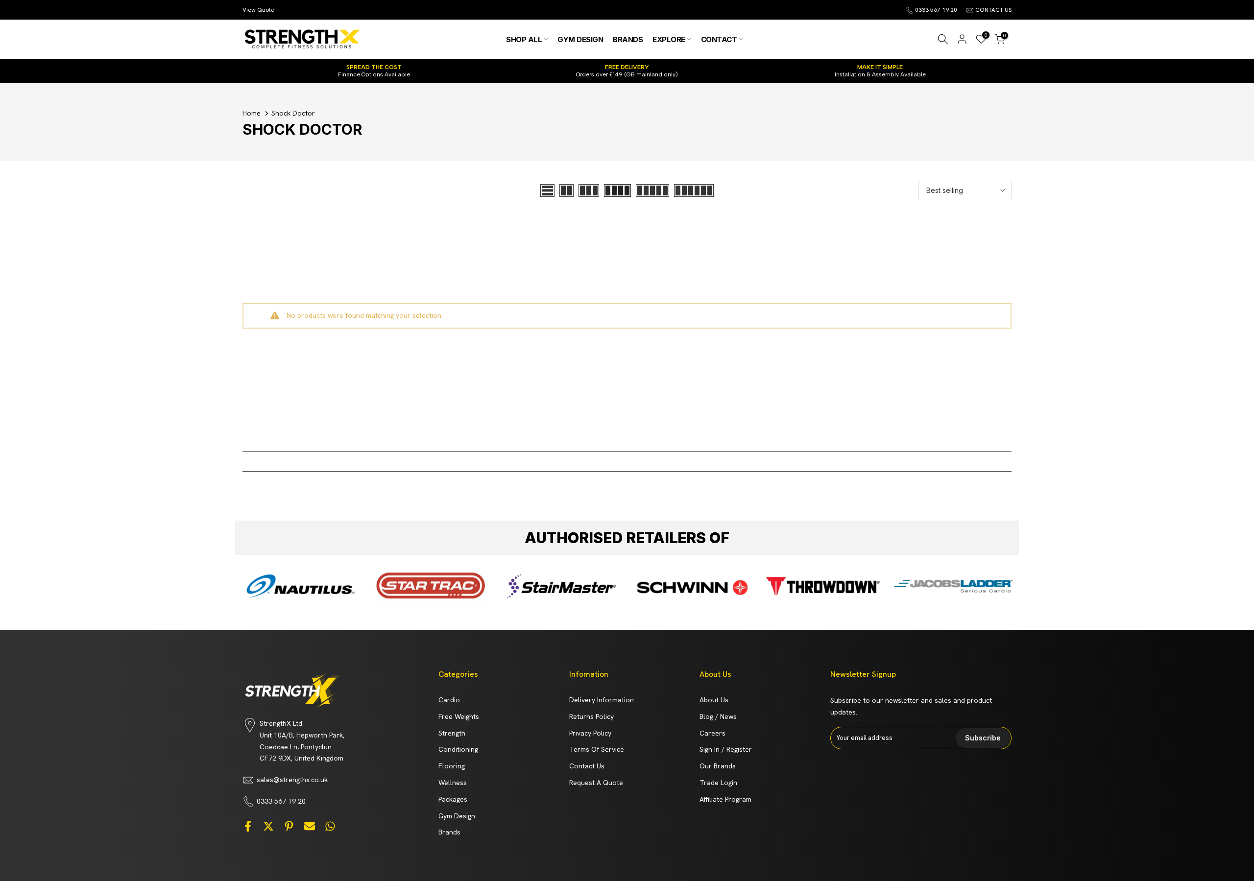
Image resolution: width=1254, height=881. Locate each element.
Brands (449, 832)
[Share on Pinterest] (289, 825)
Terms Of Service (596, 749)
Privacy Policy (590, 733)
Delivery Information (601, 699)
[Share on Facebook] (247, 825)
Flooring (451, 766)
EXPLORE (668, 39)
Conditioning (458, 749)
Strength (451, 733)
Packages (452, 799)
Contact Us (586, 766)
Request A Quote (596, 782)
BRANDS (628, 39)
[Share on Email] (309, 825)
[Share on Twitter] (268, 825)
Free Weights (458, 716)
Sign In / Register (725, 749)
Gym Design (456, 815)
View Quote (258, 10)
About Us (713, 699)
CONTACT (719, 39)
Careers (712, 733)
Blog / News (718, 716)
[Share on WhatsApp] (330, 825)
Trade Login (718, 782)
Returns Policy (591, 716)
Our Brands (717, 766)
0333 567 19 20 (936, 10)
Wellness (452, 782)
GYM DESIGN (580, 39)
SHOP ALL (524, 39)
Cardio (449, 699)
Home (251, 113)
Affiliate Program (725, 799)
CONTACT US (993, 10)
